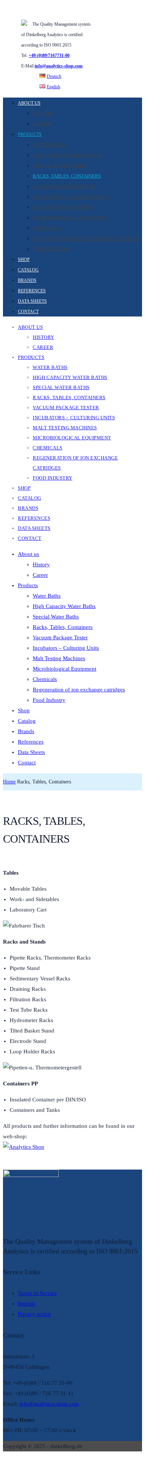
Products (30, 134)
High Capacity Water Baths (68, 155)
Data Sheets (32, 301)
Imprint (26, 1304)
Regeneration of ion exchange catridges (86, 238)
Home (9, 782)
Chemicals (47, 228)
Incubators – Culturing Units (71, 197)
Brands (27, 280)
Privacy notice (34, 1314)
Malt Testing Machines (63, 207)
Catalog (28, 270)
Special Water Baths (59, 165)
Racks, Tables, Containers (67, 176)
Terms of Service (37, 1293)
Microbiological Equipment (69, 217)
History (43, 113)
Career (42, 124)
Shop (24, 259)
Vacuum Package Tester (64, 186)
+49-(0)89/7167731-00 (49, 55)
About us (29, 103)
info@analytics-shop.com (59, 66)
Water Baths (49, 144)
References (32, 290)
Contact (28, 311)
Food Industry (51, 249)
